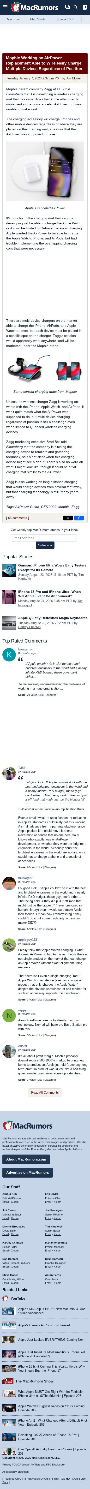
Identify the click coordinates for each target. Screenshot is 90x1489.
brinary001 (26, 878)
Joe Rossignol (54, 1210)
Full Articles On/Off (37, 1478)
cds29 (22, 1046)
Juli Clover (73, 78)
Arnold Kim (9, 1193)
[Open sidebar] (85, 7)
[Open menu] (5, 7)
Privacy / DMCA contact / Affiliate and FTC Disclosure (33, 1464)
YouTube (18, 1298)
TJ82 (21, 768)
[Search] (77, 7)
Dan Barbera (10, 1258)
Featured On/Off (13, 1478)
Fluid (55, 1478)
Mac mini (13, 19)
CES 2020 (48, 507)
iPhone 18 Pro (66, 19)
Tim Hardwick (53, 1226)
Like (41, 694)
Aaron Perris (53, 1275)
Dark (5, 1482)
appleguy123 (27, 939)
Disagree (51, 694)
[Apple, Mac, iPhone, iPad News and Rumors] (35, 12)
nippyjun (24, 1010)
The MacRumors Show (34, 1381)
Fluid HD (65, 1478)
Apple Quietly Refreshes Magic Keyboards (53, 618)
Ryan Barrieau (54, 1258)
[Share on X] (68, 518)
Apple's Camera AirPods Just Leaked (44, 1325)
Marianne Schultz (56, 1242)
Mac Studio (38, 19)
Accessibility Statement (15, 1471)
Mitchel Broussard (13, 1226)
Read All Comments (45, 1092)
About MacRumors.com (26, 1159)
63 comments (17, 518)
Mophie (64, 507)
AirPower (61, 104)
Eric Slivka (51, 1193)
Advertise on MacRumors (27, 1172)
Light (83, 1478)
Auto (75, 1478)
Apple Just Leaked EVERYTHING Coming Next (51, 1339)
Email (5, 1201)
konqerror (25, 649)
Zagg (75, 507)
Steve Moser (10, 1275)
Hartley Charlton (29, 627)
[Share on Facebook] (79, 518)
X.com (14, 1201)
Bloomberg (14, 94)
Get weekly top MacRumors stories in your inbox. (45, 530)
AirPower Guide (27, 507)
